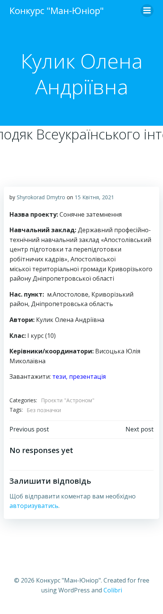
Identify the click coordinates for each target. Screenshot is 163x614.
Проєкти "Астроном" (67, 400)
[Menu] (147, 10)
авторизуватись (33, 506)
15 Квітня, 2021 (94, 197)
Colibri (112, 590)
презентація (87, 376)
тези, (60, 376)
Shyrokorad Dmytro (41, 197)
